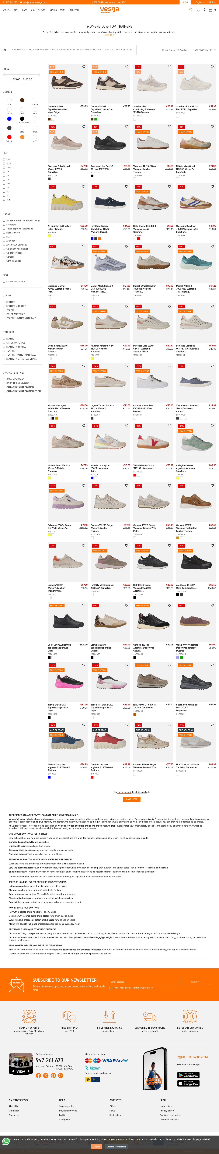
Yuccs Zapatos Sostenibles (19, 228)
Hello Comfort (13, 232)
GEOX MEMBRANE (15, 379)
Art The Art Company (16, 244)
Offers (113, 1106)
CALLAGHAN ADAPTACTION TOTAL (23, 391)
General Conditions (169, 1119)
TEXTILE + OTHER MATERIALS (21, 318)
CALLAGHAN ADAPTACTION (20, 387)
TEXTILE (10, 310)
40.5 (8, 163)
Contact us (14, 1115)
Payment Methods (68, 1110)
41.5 (8, 199)
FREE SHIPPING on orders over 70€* (109, 2)
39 (7, 187)
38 (7, 179)
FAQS (62, 1115)
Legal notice (166, 1106)
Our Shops (14, 1110)
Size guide (64, 1119)
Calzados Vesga (14, 252)
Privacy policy (167, 1110)
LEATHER (10, 302)
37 (7, 175)
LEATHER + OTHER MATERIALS (21, 359)
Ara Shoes (11, 240)
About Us (13, 1106)
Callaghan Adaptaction (17, 248)
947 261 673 (10, 2)
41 (7, 195)
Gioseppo (11, 224)
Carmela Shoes (13, 261)
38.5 (8, 159)
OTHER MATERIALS (15, 281)
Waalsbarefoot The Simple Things (23, 220)
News (112, 1110)
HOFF (9, 236)
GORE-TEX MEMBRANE (17, 383)
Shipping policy (66, 1106)
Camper (10, 256)
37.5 (8, 167)
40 (7, 191)
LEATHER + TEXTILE (16, 306)
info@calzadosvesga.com (33, 2)
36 (7, 171)
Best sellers (115, 1115)
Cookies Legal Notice (170, 1115)
